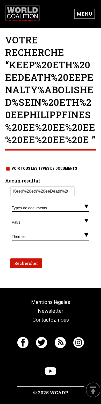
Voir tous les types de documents (44, 168)
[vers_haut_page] (93, 390)
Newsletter (50, 311)
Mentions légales (50, 302)
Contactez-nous (50, 320)
